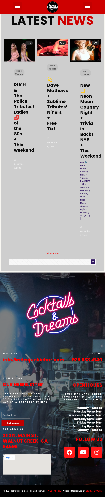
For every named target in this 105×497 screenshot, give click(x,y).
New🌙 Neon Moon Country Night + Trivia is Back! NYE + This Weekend (90, 120)
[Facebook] (69, 452)
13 (73, 261)
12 (68, 261)
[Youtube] (83, 452)
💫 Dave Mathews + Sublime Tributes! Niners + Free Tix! (57, 104)
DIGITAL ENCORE (94, 491)
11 (62, 261)
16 (88, 261)
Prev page (53, 253)
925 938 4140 (87, 359)
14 (78, 261)
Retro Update (19, 72)
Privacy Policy (54, 491)
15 (83, 261)
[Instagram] (96, 452)
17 (93, 261)
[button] (17, 6)
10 (58, 261)
